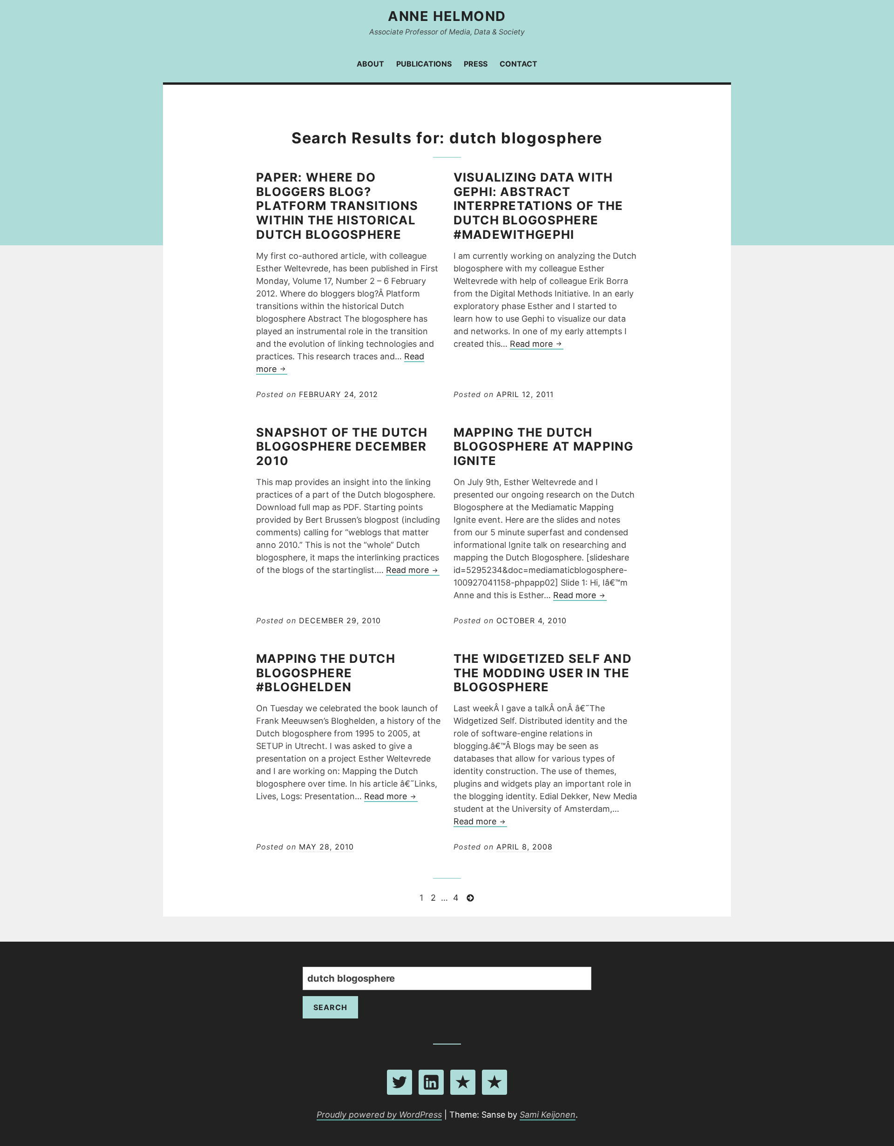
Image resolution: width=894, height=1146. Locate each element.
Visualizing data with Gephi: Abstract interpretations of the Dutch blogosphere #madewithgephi (538, 206)
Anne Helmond (447, 16)
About (370, 63)
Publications (424, 63)
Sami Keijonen (548, 1114)
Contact (518, 63)
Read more (536, 344)
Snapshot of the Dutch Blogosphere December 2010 (341, 446)
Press (476, 63)
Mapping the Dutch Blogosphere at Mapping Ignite (544, 446)
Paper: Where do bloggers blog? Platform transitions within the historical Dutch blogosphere (337, 206)
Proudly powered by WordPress (379, 1114)
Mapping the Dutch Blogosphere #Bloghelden (325, 672)
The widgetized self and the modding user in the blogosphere (543, 672)
